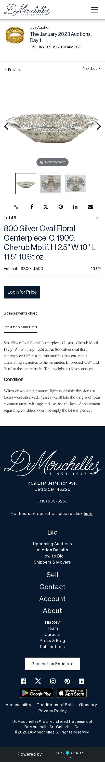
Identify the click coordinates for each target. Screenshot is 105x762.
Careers (53, 635)
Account (52, 598)
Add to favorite (98, 219)
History (52, 622)
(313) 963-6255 (52, 501)
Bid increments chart (20, 313)
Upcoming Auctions (52, 544)
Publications (52, 647)
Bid (52, 532)
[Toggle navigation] (94, 9)
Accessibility (18, 705)
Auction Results (52, 550)
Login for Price (22, 292)
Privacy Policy (52, 711)
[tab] (20, 329)
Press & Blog (52, 641)
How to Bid (53, 556)
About (52, 610)
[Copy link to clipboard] (16, 207)
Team (52, 629)
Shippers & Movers (52, 562)
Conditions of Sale (55, 705)
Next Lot (90, 69)
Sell (52, 575)
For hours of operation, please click (52, 514)
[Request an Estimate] (52, 660)
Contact (52, 586)
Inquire (95, 268)
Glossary (88, 705)
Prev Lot (14, 70)
